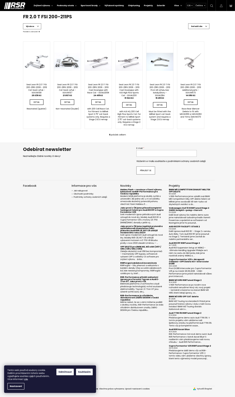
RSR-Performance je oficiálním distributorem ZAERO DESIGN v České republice (139, 298)
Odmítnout (65, 371)
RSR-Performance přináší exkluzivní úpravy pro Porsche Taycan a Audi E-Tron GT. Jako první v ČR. (139, 279)
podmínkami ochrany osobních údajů (187, 161)
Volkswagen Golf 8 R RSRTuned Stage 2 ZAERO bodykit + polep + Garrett (189, 209)
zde (26, 379)
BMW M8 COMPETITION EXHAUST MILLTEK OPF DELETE (189, 191)
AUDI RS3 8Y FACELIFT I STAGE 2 (184, 227)
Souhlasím (84, 371)
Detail (37, 102)
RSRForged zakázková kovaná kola (138, 263)
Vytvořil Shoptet (204, 389)
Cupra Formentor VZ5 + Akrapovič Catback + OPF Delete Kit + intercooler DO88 (189, 261)
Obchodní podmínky (83, 193)
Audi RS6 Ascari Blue (179, 329)
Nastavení (16, 386)
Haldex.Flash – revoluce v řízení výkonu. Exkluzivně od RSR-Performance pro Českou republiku (141, 192)
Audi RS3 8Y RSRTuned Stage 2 (184, 243)
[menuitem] (43, 5)
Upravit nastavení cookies (137, 388)
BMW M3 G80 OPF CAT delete (184, 297)
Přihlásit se (145, 170)
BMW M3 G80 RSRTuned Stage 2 (185, 280)
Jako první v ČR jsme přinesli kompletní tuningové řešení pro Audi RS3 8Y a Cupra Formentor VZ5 (141, 210)
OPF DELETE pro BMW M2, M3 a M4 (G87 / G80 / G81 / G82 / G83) (140, 248)
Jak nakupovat (81, 190)
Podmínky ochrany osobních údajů (90, 197)
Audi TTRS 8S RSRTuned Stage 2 (185, 313)
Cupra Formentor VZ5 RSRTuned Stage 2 (190, 346)
